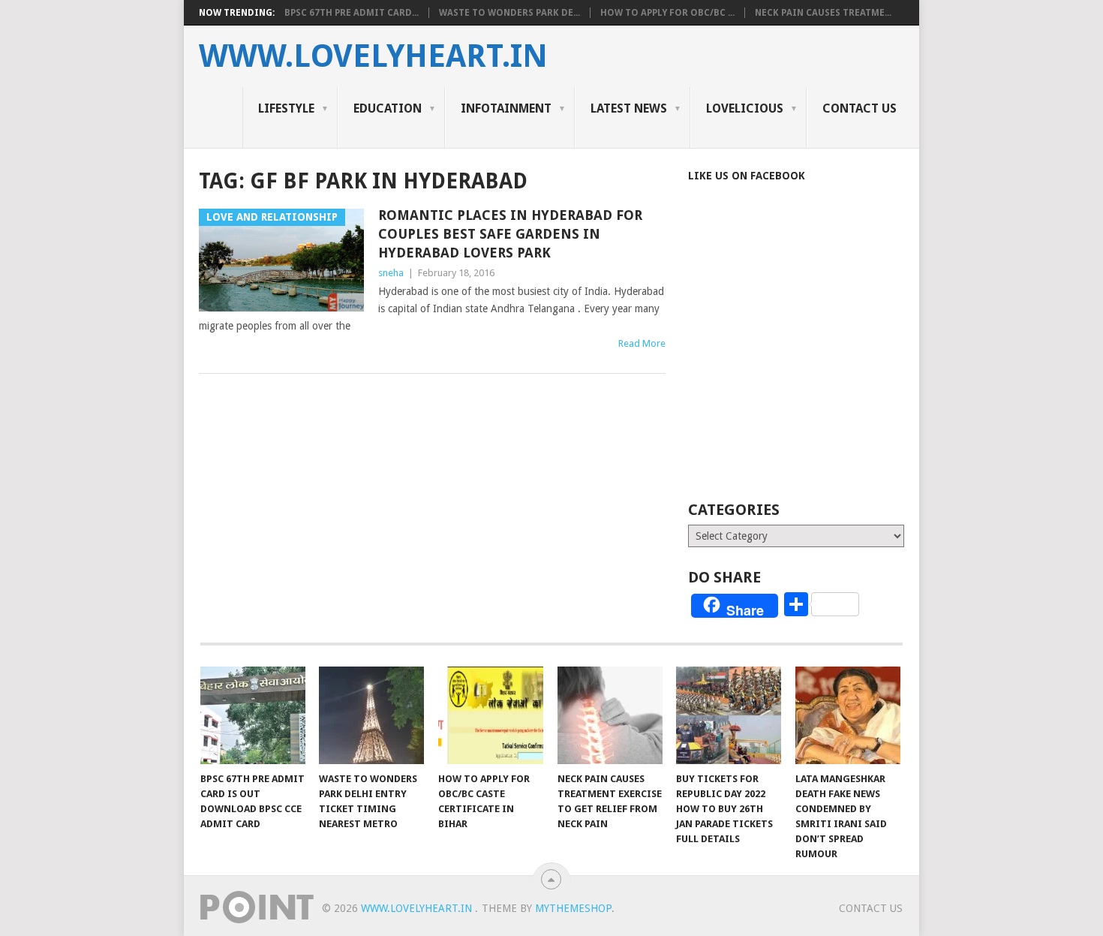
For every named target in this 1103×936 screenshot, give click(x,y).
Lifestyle (286, 108)
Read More (642, 343)
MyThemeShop (573, 908)
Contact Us (859, 108)
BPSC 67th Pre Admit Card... (351, 13)
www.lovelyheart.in (373, 56)
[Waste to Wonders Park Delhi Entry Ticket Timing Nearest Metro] (371, 715)
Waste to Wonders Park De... (509, 13)
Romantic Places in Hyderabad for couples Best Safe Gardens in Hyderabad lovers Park (510, 233)
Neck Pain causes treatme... (823, 13)
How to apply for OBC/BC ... (667, 13)
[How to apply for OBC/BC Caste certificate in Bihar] (490, 715)
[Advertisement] (814, 362)
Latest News (629, 108)
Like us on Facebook (746, 176)
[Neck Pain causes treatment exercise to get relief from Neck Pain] (610, 715)
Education (387, 108)
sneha (391, 272)
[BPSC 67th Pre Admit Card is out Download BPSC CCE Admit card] (252, 715)
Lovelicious (744, 108)
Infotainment (506, 108)
